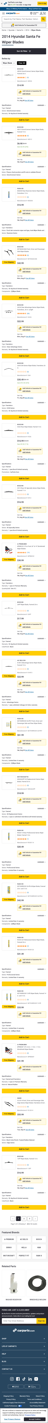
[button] (24, 3)
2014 (27, 30)
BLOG (4, 1361)
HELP (4, 1354)
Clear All (21, 63)
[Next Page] (35, 1218)
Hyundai (11, 30)
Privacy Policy (10, 1399)
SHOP (4, 1339)
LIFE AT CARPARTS (9, 1346)
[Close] (45, 1410)
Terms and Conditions (34, 1399)
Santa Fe (20, 30)
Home (4, 30)
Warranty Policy (25, 1396)
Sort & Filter (22, 51)
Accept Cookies (35, 1419)
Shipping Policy (8, 1396)
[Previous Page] (12, 1218)
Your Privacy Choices (37, 1406)
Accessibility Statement (37, 1402)
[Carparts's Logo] (13, 13)
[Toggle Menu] (3, 13)
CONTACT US (7, 1369)
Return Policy (40, 1396)
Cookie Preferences (10, 1406)
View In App (42, 3)
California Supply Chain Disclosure (14, 1402)
